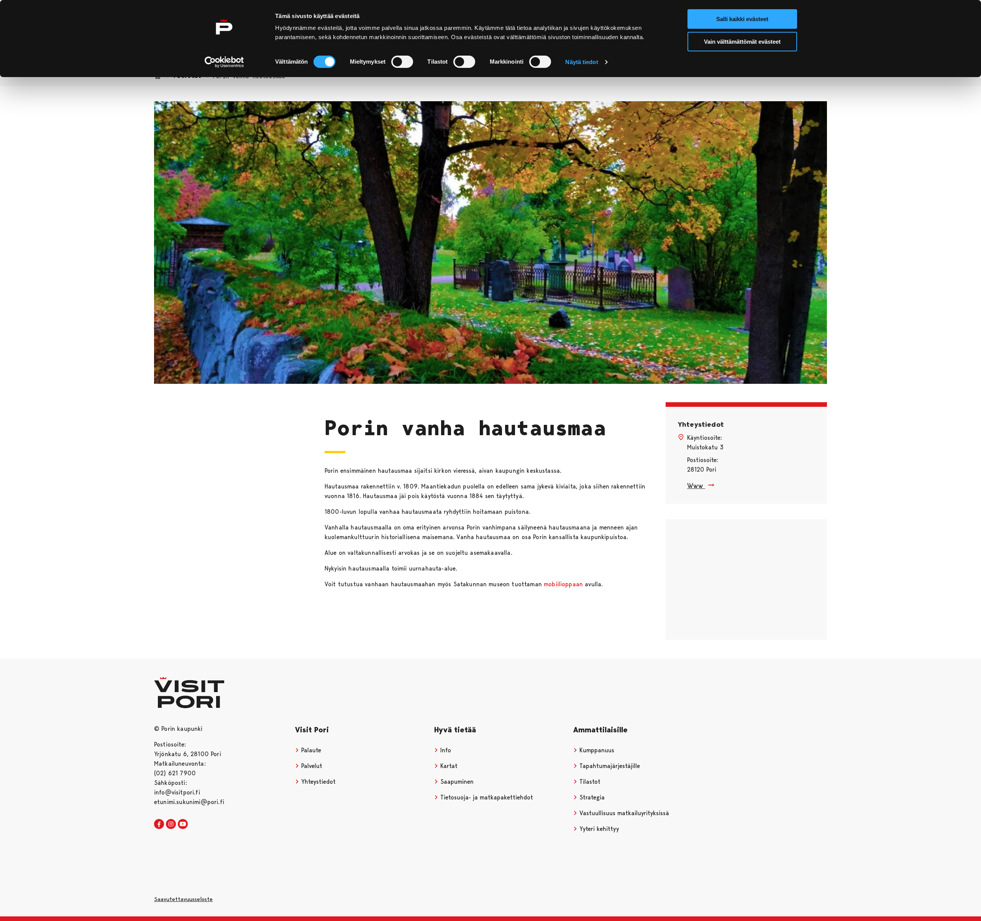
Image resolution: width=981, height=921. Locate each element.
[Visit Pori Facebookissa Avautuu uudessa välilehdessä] (159, 824)
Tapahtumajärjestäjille (608, 766)
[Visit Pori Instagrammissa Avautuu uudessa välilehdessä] (171, 824)
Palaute (310, 750)
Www (696, 486)
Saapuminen (456, 781)
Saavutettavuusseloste (183, 899)
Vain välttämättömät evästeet (742, 41)
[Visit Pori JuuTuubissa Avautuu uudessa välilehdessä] (183, 824)
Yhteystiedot (317, 781)
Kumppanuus (595, 750)
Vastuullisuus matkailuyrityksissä (623, 813)
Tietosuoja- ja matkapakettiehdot (485, 797)
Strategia (591, 797)
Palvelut (310, 766)
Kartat (448, 766)
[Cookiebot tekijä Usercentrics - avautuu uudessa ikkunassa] (224, 62)
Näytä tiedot (581, 62)
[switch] (402, 62)
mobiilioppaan (563, 584)
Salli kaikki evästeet (742, 19)
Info (444, 750)
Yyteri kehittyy (598, 828)
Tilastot (588, 781)
